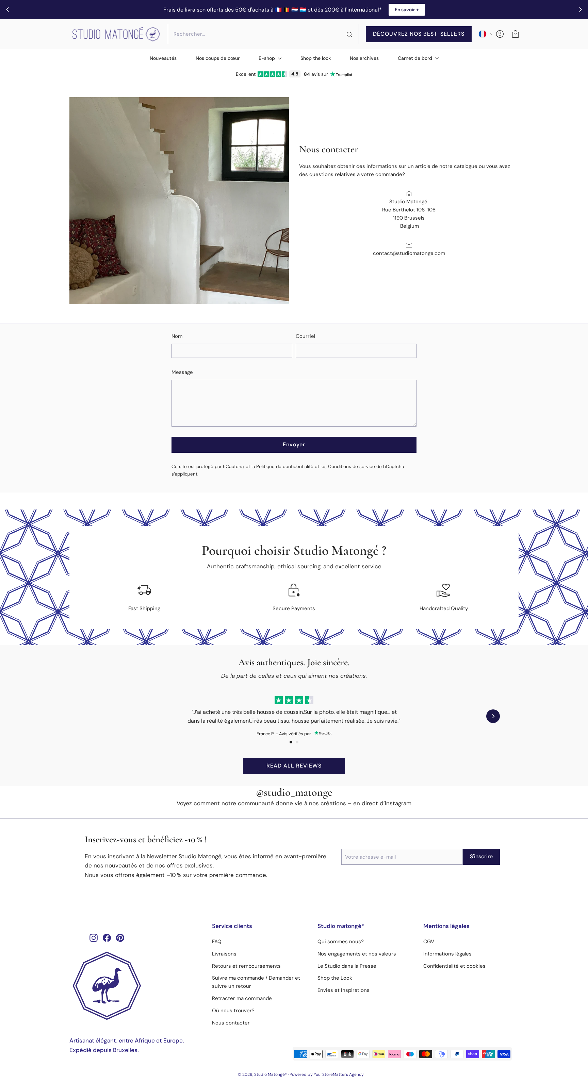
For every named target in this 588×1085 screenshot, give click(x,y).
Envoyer (294, 444)
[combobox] (263, 34)
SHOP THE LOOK (315, 58)
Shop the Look (334, 978)
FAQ (217, 941)
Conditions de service (351, 466)
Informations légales (447, 953)
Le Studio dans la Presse (346, 966)
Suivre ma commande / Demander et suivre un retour (256, 982)
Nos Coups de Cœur (218, 58)
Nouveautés (163, 58)
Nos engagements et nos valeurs (356, 953)
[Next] (493, 716)
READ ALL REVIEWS (294, 765)
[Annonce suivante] (580, 9)
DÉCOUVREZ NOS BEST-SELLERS (418, 33)
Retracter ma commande (242, 998)
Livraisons (224, 953)
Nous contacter (231, 1022)
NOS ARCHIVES (364, 58)
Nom (177, 336)
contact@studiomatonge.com (409, 253)
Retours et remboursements (246, 966)
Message (182, 372)
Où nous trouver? (233, 1010)
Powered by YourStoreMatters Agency (327, 1074)
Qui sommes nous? (340, 941)
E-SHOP (267, 58)
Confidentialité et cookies (454, 966)
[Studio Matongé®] (135, 985)
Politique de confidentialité (284, 466)
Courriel (305, 336)
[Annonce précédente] (7, 9)
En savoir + (407, 9)
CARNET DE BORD (416, 58)
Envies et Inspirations (343, 990)
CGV (428, 941)
